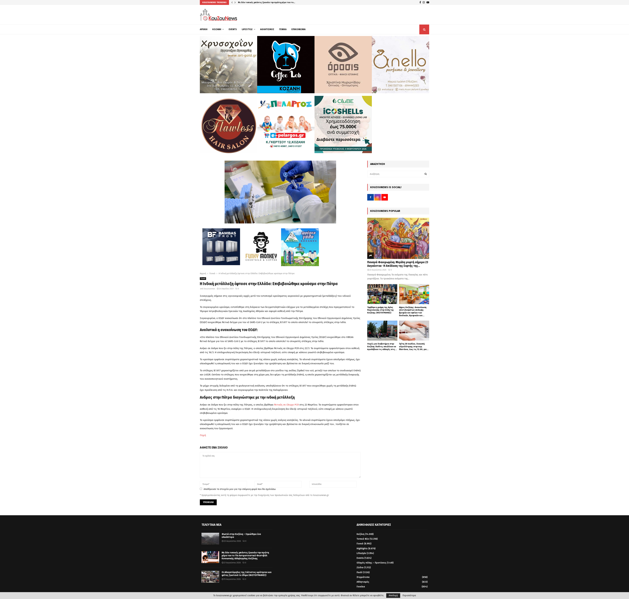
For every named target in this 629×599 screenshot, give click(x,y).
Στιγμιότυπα (363, 577)
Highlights (362, 548)
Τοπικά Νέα (363, 538)
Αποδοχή (393, 595)
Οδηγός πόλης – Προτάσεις (371, 562)
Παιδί (359, 572)
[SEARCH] (425, 174)
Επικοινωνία (298, 29)
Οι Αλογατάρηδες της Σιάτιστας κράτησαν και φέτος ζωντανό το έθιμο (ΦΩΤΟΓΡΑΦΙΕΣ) (246, 574)
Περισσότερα (409, 595)
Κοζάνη (216, 29)
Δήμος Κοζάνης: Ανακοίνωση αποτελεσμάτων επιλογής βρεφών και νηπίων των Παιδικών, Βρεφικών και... (412, 311)
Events (233, 29)
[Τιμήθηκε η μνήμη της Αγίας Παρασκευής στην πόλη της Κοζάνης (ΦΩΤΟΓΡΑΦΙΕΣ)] (382, 294)
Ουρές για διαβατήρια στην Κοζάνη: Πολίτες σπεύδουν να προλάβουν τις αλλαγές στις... (382, 347)
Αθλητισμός (267, 29)
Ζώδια (360, 567)
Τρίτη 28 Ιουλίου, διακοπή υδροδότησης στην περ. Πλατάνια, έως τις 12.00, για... (414, 347)
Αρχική (203, 29)
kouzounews (209, 289)
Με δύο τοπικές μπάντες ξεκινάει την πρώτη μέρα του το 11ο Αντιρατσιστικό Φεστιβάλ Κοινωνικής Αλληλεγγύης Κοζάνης (245, 555)
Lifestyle (247, 29)
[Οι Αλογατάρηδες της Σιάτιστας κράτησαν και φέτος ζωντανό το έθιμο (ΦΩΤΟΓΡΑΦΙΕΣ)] (210, 577)
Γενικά (282, 29)
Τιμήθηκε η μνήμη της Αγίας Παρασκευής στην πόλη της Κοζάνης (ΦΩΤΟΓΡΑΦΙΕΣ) (380, 310)
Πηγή (203, 435)
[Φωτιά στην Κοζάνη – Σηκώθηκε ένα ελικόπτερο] (210, 539)
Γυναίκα (361, 586)
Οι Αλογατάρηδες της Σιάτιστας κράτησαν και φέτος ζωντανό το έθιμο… (273, 2)
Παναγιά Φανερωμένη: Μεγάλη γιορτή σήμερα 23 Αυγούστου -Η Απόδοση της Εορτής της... (397, 264)
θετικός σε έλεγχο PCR (286, 404)
